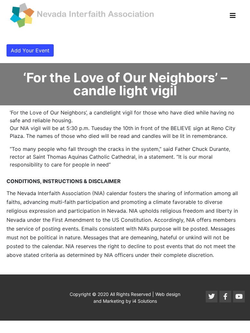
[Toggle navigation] (233, 15)
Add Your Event (30, 50)
